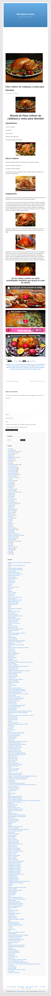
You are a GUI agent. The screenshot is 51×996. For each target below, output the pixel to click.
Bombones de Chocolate (13, 457)
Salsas (9, 542)
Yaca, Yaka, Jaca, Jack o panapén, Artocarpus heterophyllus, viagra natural (24, 963)
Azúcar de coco (11, 650)
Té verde (10, 927)
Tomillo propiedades (12, 933)
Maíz (9, 794)
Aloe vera (10, 624)
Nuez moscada (11, 832)
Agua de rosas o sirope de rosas (15, 597)
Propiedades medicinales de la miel (15, 882)
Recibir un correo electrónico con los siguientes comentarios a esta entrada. (21, 424)
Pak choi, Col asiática (12, 839)
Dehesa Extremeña (12, 708)
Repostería (10, 539)
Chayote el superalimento (13, 682)
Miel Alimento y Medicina (13, 820)
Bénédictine (10, 659)
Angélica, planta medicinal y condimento (16, 633)
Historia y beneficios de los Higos (15, 764)
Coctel (9, 479)
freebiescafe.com (41, 991)
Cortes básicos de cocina (13, 700)
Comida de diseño (12, 695)
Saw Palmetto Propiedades (14, 913)
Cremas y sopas (11, 480)
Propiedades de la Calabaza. (14, 864)
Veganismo (10, 948)
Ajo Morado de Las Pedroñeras (14, 608)
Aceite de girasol (11, 576)
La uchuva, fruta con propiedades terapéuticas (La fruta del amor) (22, 784)
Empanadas (10, 483)
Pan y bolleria (11, 517)
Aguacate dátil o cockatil (13, 602)
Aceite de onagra (11, 581)
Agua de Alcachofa (12, 592)
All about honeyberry (12, 621)
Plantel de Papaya (12, 858)
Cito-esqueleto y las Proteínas (14, 688)
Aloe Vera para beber (12, 625)
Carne (11, 364)
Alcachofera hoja (11, 613)
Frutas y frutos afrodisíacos (14, 492)
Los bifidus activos (12, 790)
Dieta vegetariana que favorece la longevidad (17, 712)
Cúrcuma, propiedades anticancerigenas (16, 705)
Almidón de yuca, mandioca (14, 623)
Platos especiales (16, 365)
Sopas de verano (12, 546)
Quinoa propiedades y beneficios (15, 897)
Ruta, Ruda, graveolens (13, 910)
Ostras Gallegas (11, 838)
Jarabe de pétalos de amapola (14, 774)
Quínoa (9, 896)
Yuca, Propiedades (12, 966)
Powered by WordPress (21, 991)
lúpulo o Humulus (12, 793)
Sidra (9, 920)
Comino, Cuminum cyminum (14, 696)
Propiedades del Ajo (12, 875)
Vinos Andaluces (11, 953)
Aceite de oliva (11, 579)
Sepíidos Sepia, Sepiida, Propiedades (16, 919)
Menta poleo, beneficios (13, 819)
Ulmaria (10, 943)
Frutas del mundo (12, 489)
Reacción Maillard (12, 900)
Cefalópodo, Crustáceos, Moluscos (15, 679)
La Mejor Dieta (11, 780)
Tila (9, 930)
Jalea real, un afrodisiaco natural (15, 773)
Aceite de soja (11, 582)
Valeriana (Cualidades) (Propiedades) (16, 946)
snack (9, 543)
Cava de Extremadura (13, 673)
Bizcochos (10, 454)
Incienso (10, 767)
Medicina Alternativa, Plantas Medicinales (17, 814)
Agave (9, 589)
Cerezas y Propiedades (13, 680)
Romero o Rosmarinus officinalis (15, 906)
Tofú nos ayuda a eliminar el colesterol (16, 932)
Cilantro (10, 686)
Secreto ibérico (11, 914)
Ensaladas (10, 484)
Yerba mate (10, 965)
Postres (10, 530)
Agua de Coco (11, 595)
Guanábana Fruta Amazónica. (14, 745)
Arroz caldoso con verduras (14, 451)
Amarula (10, 631)
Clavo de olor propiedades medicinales (16, 689)
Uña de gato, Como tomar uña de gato (16, 945)
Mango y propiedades (13, 804)
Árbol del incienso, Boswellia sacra (15, 641)
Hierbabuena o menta (13, 755)
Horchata (10, 497)
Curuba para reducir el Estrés (14, 706)
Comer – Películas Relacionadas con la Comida (18, 693)
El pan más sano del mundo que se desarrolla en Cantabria (20, 715)
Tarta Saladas (11, 549)
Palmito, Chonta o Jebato (13, 840)
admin (17, 93)
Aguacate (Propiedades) (13, 601)
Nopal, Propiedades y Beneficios (15, 830)
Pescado (10, 523)
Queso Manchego (12, 893)
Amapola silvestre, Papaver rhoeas (15, 628)
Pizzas (9, 525)
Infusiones (10, 500)
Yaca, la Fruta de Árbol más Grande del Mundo (18, 962)
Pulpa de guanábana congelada (15, 890)
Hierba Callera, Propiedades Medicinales (17, 752)
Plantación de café (12, 853)
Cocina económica (12, 468)
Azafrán (10, 646)
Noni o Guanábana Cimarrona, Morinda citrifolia (18, 829)
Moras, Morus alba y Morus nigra (15, 826)
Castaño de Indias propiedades (15, 672)
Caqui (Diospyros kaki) (13, 667)
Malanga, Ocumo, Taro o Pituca (15, 796)
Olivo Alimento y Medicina (13, 833)
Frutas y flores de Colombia (14, 734)
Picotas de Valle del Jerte (13, 842)
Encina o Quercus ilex (13, 718)
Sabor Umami (11, 911)
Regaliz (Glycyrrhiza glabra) (14, 901)
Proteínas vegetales (12, 888)
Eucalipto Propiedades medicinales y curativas (18, 724)
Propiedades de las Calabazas (14, 869)
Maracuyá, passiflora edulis (14, 807)
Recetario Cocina (25, 14)
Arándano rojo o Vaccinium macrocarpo (16, 640)
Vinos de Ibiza (11, 958)
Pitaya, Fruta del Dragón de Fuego (15, 851)
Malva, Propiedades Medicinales (15, 797)
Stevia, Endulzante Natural (14, 923)
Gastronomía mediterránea (14, 735)
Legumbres (10, 504)
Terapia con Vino (11, 929)
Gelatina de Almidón (12, 737)
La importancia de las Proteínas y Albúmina (17, 778)
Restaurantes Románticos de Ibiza (15, 903)
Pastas (9, 520)
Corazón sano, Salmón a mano (14, 699)
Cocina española (27, 364)
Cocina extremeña (12, 471)
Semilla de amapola (12, 916)
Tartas (9, 551)
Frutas (9, 487)
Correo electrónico (9, 418)
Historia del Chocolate (13, 758)
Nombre (7, 414)
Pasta (9, 519)
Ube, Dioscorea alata (12, 942)
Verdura (10, 554)
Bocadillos (10, 455)
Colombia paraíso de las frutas (14, 692)
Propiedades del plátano (13, 879)
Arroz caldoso (11, 450)
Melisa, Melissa (11, 817)
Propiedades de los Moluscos (14, 872)
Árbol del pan (11, 643)
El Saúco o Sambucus (13, 716)
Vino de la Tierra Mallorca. (13, 950)
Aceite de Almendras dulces (14, 572)
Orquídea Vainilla (12, 836)
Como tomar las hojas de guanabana (16, 698)
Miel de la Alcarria (12, 822)
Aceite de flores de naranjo (14, 575)
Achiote (9, 585)
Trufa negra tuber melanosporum (15, 936)
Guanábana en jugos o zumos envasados (17, 744)
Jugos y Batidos (11, 502)
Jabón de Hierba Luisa (13, 770)
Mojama (10, 825)
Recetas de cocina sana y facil (14, 535)
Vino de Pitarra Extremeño (13, 952)
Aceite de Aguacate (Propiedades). (15, 569)
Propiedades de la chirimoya (14, 865)
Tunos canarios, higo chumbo (14, 937)
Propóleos (10, 884)
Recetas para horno (25, 365)
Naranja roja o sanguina (13, 827)
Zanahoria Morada (12, 968)
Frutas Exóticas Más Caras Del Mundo (16, 732)
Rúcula (9, 909)
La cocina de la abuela (37, 364)
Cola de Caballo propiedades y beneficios (17, 690)
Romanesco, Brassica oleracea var (15, 904)
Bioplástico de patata (12, 660)
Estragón (10, 721)
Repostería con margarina (13, 541)
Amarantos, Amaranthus (13, 630)
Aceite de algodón (12, 571)
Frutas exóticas (11, 490)
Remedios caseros (12, 538)
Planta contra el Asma (13, 852)
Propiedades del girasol (13, 878)
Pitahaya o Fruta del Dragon (14, 848)
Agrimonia (10, 591)
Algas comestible (11, 617)
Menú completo (11, 510)
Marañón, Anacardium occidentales (15, 809)
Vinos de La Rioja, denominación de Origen (17, 959)
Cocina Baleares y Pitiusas (14, 464)
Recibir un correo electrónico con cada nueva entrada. (17, 427)
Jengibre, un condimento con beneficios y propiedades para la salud (22, 776)
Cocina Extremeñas (12, 473)
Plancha (10, 526)
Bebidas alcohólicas (12, 657)
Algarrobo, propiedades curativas (15, 615)
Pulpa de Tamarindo (12, 891)
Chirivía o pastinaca (12, 685)
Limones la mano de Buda (13, 787)
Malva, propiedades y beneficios (15, 799)
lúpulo (9, 791)
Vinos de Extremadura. (13, 956)
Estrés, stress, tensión (13, 722)
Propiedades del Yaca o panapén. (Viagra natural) (18, 881)
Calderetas (10, 458)
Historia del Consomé (12, 760)
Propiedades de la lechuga (14, 868)
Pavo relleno (38, 365)
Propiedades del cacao (13, 876)
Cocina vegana (11, 476)
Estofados (10, 486)
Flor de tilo (10, 728)
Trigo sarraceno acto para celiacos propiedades (18, 935)
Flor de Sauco (11, 726)
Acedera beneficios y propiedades (15, 568)
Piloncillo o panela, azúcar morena (15, 843)
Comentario (8, 398)
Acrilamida (10, 588)
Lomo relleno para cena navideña (12, 381)
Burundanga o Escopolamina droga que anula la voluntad (20, 662)
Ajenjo (9, 607)
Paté (9, 522)
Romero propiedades (12, 907)
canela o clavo (11, 460)
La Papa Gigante (11, 781)
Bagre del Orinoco (12, 654)
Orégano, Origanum (12, 835)
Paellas (9, 516)
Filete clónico (11, 725)
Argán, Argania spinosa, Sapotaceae (16, 644)
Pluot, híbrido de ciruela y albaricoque (16, 861)
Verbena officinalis (12, 949)
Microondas (10, 513)
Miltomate (10, 823)
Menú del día (11, 512)
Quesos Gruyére (11, 894)
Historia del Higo (11, 761)
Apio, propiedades (12, 637)
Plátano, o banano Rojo (13, 859)
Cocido (9, 463)
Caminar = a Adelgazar (13, 664)
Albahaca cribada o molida (13, 611)
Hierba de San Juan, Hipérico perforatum (17, 754)
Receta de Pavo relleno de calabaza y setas (30, 369)
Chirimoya (10, 683)
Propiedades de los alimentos (14, 871)
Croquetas (10, 481)
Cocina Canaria (11, 466)
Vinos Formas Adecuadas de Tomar (15, 961)
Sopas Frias (10, 548)
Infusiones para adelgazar (13, 768)
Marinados (10, 506)
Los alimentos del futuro (13, 788)
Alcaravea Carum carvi (13, 614)
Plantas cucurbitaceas (13, 856)
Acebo (9, 566)
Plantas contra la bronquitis (14, 855)
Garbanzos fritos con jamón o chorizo (37, 381)
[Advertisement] (25, 37)
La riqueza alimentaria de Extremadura (16, 783)
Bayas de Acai (11, 656)
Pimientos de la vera (12, 846)
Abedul (9, 563)
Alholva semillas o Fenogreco (14, 618)
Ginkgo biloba (11, 739)
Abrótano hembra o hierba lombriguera (16, 565)
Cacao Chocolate (12, 663)
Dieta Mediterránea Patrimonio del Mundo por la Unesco (20, 711)
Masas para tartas (12, 509)
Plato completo (11, 528)
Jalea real (10, 771)
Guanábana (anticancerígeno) (14, 742)
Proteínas (10, 885)
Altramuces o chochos (13, 627)
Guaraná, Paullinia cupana (14, 748)
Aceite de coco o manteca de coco (15, 574)
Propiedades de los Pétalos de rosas (16, 874)
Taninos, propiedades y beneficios (15, 924)
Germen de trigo (11, 738)
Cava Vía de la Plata (12, 675)
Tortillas (10, 552)
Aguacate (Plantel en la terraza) (15, 599)
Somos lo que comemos (13, 922)
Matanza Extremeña (12, 813)
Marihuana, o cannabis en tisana (15, 810)
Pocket (15, 361)
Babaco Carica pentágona (13, 653)
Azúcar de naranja (12, 651)
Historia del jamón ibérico (13, 763)
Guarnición (10, 496)
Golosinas (10, 493)
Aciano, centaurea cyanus (13, 587)
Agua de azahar (11, 594)
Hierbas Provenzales (12, 757)
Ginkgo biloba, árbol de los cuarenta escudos (17, 741)
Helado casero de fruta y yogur (14, 751)
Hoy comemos (11, 499)
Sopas (9, 545)
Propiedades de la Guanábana (14, 866)
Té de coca (10, 926)
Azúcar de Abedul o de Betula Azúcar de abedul (18, 647)
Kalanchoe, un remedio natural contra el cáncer (18, 777)
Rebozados (10, 532)
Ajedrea (10, 605)
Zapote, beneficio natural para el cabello (16, 969)
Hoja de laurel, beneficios (13, 765)
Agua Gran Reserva (12, 598)
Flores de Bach (11, 729)
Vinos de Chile (11, 955)
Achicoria (10, 584)
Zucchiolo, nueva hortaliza (13, 972)
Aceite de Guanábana (12, 578)
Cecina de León (11, 677)
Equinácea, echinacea (13, 719)
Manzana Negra (11, 806)
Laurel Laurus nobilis (12, 786)
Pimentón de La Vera (12, 845)
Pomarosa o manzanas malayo (14, 862)
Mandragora (11, 803)
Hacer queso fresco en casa (14, 750)
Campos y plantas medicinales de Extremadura (18, 666)
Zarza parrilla (11, 971)
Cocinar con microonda (13, 477)
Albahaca (10, 610)
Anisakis (10, 636)
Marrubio (10, 812)
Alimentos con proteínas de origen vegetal (17, 887)
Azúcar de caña (11, 649)
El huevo (10, 714)
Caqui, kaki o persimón (13, 669)
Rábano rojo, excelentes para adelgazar (16, 899)
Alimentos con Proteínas (13, 620)
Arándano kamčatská (12, 638)
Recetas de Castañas (12, 533)
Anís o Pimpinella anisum (13, 634)
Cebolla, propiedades (12, 676)
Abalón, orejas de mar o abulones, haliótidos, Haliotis (19, 562)
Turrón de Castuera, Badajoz (14, 940)
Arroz (9, 448)
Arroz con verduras (12, 453)
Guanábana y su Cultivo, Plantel (15, 747)
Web (6, 421)
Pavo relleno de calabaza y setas (24, 367)
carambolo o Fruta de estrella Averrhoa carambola (19, 670)
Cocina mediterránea (12, 474)
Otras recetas (11, 515)
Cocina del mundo (18, 364)
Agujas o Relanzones (12, 604)
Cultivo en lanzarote (12, 703)
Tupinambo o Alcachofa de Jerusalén (16, 939)
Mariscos (10, 507)
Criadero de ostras (12, 702)
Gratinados (10, 494)
